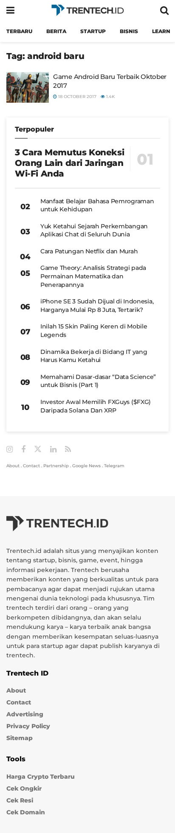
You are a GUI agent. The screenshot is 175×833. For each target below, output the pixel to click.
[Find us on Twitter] (38, 449)
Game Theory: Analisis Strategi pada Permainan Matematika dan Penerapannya (93, 276)
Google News (86, 465)
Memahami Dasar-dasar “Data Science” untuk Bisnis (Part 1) (98, 381)
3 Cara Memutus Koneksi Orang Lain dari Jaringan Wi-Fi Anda (69, 163)
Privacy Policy (28, 726)
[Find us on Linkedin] (53, 449)
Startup (93, 31)
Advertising (24, 714)
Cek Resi (19, 800)
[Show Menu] (10, 10)
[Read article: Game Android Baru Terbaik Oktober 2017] (27, 87)
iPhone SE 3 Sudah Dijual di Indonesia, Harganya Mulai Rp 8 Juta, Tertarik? (96, 305)
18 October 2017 (76, 96)
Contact (31, 465)
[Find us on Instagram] (9, 449)
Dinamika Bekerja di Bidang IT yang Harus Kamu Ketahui (93, 356)
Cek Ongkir (24, 788)
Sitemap (19, 738)
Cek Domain (25, 812)
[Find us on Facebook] (23, 449)
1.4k (110, 96)
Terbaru (19, 31)
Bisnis (129, 31)
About (13, 465)
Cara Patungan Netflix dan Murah (89, 251)
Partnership (56, 465)
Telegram (114, 465)
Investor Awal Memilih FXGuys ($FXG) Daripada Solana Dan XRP (95, 406)
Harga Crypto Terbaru (40, 776)
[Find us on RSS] (68, 449)
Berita (56, 31)
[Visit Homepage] (87, 10)
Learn (161, 31)
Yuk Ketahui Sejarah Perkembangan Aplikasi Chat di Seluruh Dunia (94, 230)
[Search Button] (164, 10)
